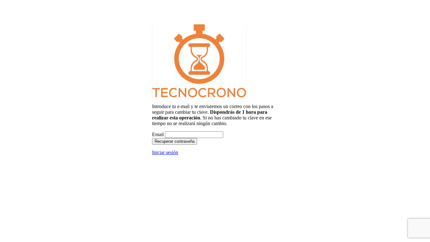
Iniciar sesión (165, 152)
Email (158, 134)
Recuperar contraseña (175, 141)
